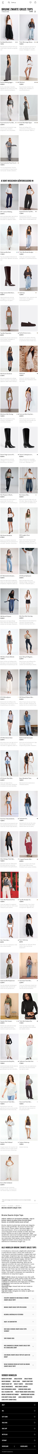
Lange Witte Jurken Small (9, 1399)
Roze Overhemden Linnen (9, 1389)
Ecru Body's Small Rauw (9, 1397)
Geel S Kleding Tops (7, 1392)
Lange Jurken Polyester (25, 1397)
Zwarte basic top (7, 1384)
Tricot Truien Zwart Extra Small (25, 1392)
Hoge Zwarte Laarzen (21, 1386)
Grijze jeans (16, 1381)
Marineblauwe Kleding (27, 1394)
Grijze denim (29, 1384)
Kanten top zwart (7, 1378)
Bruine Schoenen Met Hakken (10, 1394)
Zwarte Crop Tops (27, 1381)
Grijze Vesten (18, 1378)
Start (4, 1206)
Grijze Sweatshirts (7, 1386)
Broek (18, 1206)
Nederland (5, 1446)
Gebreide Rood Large (24, 1389)
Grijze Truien (28, 1378)
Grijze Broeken (6, 1381)
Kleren (10, 1206)
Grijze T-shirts (18, 1384)
